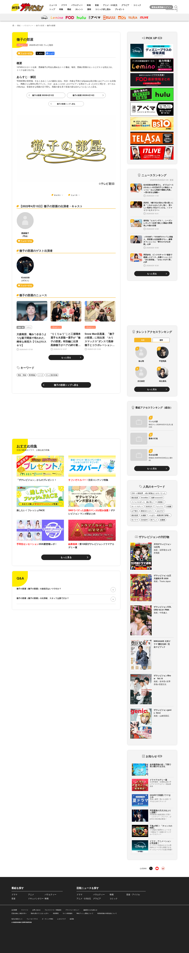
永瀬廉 (168, 506)
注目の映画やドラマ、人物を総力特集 (33, 450)
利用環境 (56, 913)
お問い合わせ (36, 910)
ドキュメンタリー (36, 898)
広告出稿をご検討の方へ (19, 913)
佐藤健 (162, 520)
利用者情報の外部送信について (107, 913)
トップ (52, 9)
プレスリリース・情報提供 (53, 910)
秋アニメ (154, 520)
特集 (61, 9)
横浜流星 (134, 497)
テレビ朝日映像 (52, 375)
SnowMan (144, 497)
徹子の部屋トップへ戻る (66, 384)
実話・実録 (22, 375)
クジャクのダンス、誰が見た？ (143, 502)
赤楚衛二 (160, 502)
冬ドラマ (134, 520)
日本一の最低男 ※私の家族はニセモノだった (148, 493)
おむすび (160, 511)
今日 (142, 340)
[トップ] (13, 25)
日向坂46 (144, 520)
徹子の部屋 (40, 25)
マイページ (24, 910)
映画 (89, 5)
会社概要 (14, 910)
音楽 (97, 5)
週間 (161, 340)
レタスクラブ (61, 919)
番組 (69, 9)
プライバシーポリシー (72, 910)
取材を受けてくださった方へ (40, 913)
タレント (79, 9)
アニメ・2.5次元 (110, 5)
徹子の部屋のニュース (33, 295)
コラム (28, 327)
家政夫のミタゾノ (147, 511)
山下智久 (134, 511)
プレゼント (120, 9)
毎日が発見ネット (17, 919)
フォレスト (159, 506)
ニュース (53, 5)
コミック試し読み (103, 9)
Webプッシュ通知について (85, 913)
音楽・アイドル (133, 894)
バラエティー (77, 5)
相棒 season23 (157, 497)
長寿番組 (32, 375)
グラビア (125, 5)
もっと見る (66, 357)
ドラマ (64, 5)
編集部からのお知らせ (90, 910)
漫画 (89, 9)
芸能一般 (21, 327)
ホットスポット (137, 506)
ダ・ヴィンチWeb (47, 919)
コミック (137, 5)
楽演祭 (72, 919)
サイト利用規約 (67, 913)
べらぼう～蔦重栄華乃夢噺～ (159, 515)
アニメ (31, 894)
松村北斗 (149, 506)
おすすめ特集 (27, 446)
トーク (40, 375)
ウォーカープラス (32, 919)
